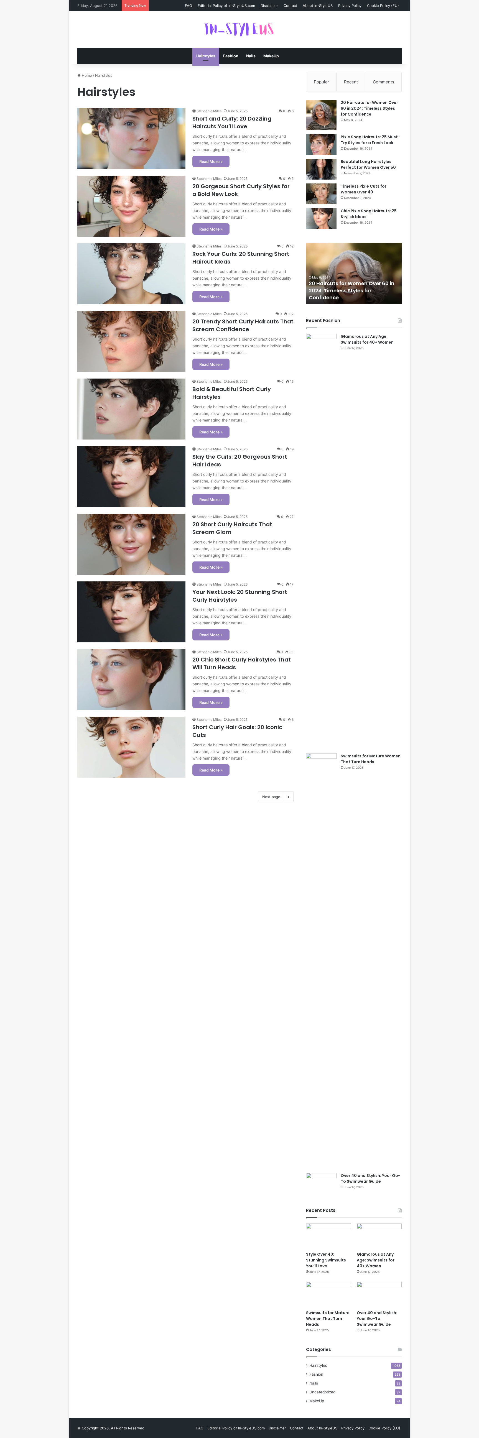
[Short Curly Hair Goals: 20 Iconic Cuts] (131, 747)
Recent (351, 82)
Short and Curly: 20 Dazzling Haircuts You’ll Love (231, 122)
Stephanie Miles (209, 111)
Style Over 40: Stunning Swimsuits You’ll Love (326, 1260)
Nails (251, 55)
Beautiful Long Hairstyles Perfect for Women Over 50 (368, 164)
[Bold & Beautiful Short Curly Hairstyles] (131, 409)
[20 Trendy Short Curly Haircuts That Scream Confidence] (131, 341)
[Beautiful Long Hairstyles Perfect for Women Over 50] (321, 169)
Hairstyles (205, 55)
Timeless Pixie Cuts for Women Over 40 (363, 189)
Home (86, 75)
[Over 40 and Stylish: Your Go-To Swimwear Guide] (321, 1183)
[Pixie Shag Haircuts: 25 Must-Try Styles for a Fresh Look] (321, 144)
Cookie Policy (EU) (383, 5)
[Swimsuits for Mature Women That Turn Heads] (321, 961)
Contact (290, 5)
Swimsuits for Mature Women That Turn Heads (371, 759)
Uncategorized (322, 1392)
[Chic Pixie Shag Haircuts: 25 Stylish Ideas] (321, 218)
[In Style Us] (239, 29)
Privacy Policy (349, 5)
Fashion (230, 55)
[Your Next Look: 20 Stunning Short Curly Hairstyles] (131, 611)
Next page (271, 797)
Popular (321, 82)
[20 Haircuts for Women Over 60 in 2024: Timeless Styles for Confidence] (321, 115)
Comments (383, 82)
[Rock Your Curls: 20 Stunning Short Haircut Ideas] (131, 273)
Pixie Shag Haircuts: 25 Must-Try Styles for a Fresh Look (370, 139)
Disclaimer (269, 5)
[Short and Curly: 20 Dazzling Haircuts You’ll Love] (131, 138)
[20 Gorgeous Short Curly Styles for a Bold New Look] (131, 206)
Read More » (211, 161)
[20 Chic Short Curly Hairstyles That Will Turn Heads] (131, 679)
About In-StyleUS (318, 5)
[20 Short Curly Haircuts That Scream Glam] (131, 544)
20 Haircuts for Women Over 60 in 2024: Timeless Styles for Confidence (369, 108)
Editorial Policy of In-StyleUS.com (226, 5)
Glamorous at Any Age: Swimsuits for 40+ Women (367, 339)
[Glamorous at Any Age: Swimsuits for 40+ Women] (321, 541)
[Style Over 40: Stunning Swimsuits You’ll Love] (328, 1236)
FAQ (188, 5)
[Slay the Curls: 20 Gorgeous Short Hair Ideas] (131, 476)
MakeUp (271, 55)
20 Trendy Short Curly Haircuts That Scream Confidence (243, 325)
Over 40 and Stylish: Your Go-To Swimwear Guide (370, 1178)
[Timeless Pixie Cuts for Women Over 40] (321, 193)
